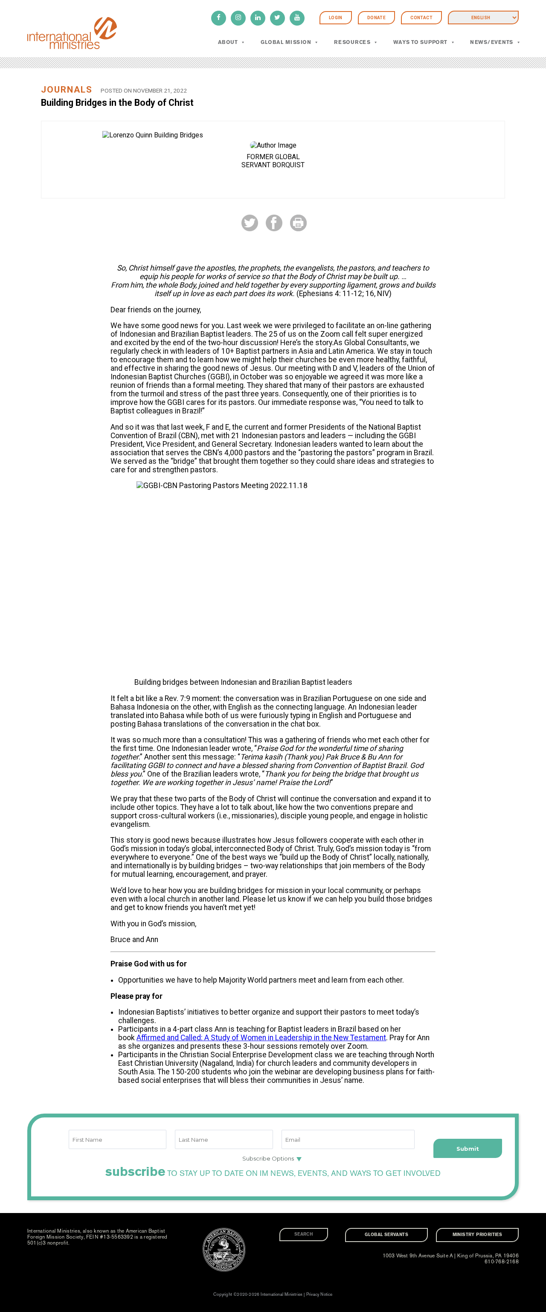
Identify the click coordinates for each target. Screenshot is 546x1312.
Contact (421, 17)
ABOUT (228, 42)
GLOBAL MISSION (286, 42)
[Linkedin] (257, 18)
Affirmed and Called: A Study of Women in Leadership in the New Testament (261, 1037)
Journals (67, 89)
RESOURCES (352, 42)
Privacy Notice (319, 1294)
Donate (376, 17)
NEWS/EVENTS (491, 42)
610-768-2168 (502, 1262)
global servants (386, 1234)
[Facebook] (218, 18)
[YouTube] (297, 18)
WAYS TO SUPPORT (420, 42)
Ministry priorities (477, 1234)
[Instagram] (238, 18)
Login (336, 17)
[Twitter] (277, 18)
